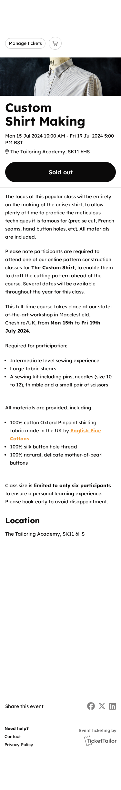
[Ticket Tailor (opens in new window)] (100, 740)
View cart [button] (55, 43)
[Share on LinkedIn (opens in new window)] (112, 706)
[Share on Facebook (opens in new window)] (91, 706)
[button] (18, 737)
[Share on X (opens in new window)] (102, 706)
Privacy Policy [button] (19, 744)
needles (84, 377)
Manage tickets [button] (25, 43)
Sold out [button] (61, 172)
